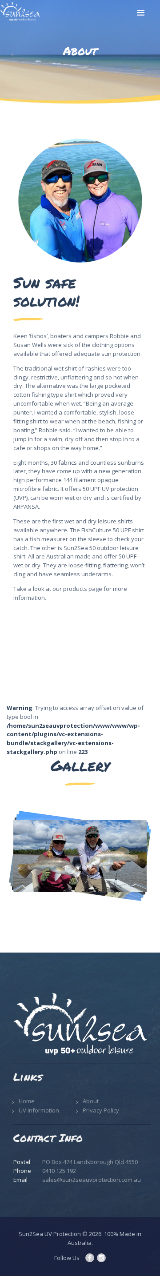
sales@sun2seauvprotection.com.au (91, 1180)
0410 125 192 (59, 1171)
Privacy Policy (101, 1110)
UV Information (39, 1110)
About (91, 1101)
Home (27, 1101)
